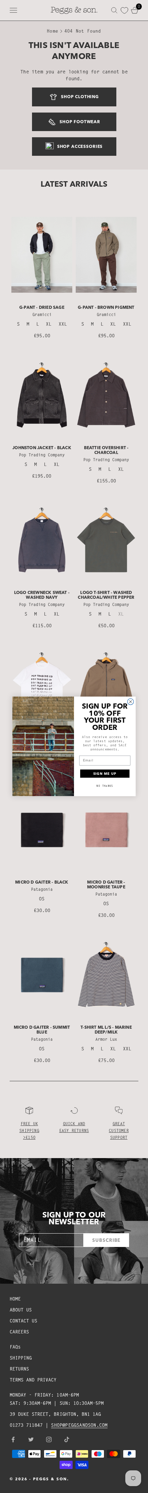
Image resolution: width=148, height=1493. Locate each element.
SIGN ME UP (105, 774)
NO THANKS (104, 786)
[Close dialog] (130, 702)
